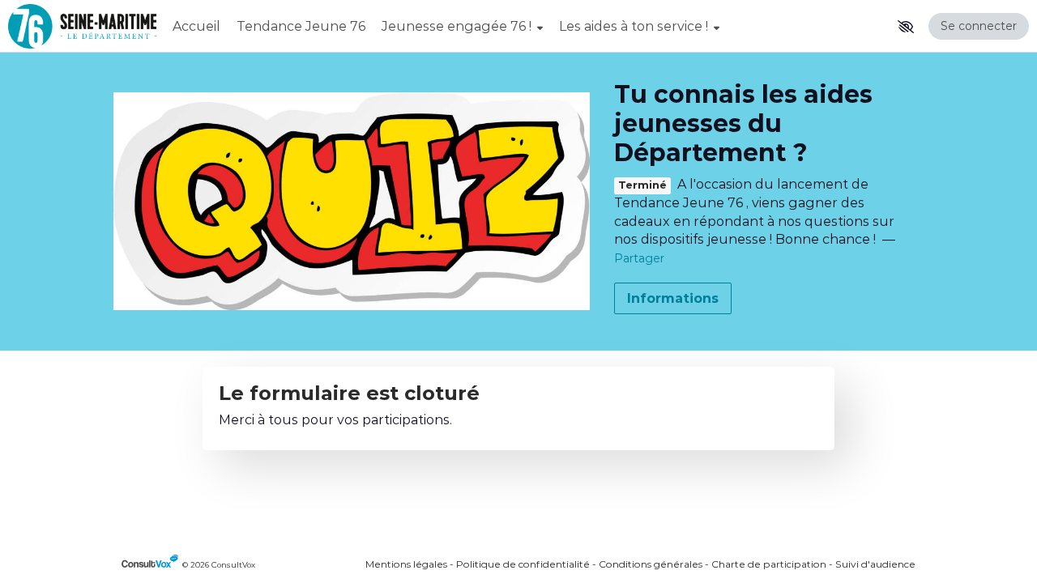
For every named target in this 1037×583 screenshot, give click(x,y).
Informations (673, 298)
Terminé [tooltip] (642, 186)
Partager (639, 258)
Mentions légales (406, 564)
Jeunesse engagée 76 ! (458, 26)
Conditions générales (650, 564)
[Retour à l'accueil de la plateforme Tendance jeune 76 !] (82, 26)
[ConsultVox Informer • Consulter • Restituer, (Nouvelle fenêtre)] (152, 565)
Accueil (196, 26)
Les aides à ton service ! (635, 26)
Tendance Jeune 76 (301, 26)
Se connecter (979, 26)
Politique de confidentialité (523, 564)
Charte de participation (768, 564)
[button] (905, 27)
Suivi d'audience (875, 564)
